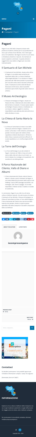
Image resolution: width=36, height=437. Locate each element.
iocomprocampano (18, 243)
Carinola (6, 291)
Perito (29, 319)
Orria (6, 311)
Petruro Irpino (8, 296)
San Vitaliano (8, 264)
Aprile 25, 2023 (8, 277)
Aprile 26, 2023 (8, 261)
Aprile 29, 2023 (8, 271)
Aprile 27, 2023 (8, 293)
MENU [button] (4, 19)
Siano (6, 259)
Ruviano (6, 270)
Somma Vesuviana (9, 280)
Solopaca (7, 275)
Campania (8, 32)
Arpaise (6, 286)
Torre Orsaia (8, 301)
